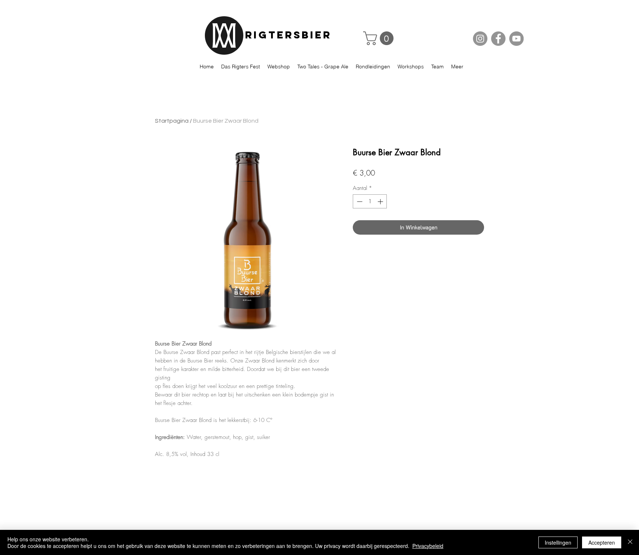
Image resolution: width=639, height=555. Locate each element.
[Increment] (381, 201)
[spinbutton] (370, 201)
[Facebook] (498, 38)
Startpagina (172, 121)
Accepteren (601, 542)
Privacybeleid (427, 545)
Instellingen (558, 542)
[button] (380, 38)
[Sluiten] (630, 542)
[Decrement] (359, 201)
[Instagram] (480, 38)
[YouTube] (516, 38)
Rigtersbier (288, 34)
